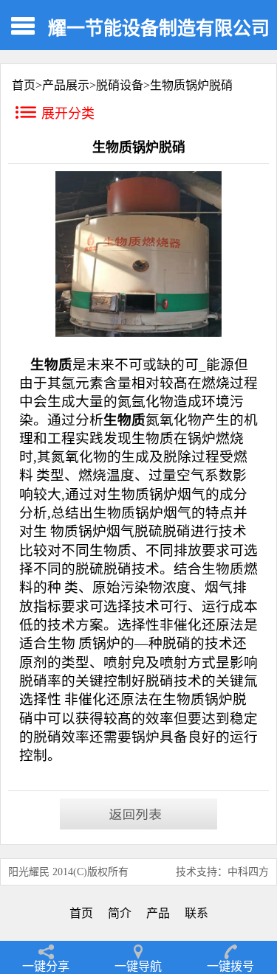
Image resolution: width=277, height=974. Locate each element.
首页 (81, 913)
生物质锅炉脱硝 (191, 85)
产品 (158, 913)
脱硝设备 (119, 85)
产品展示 (65, 85)
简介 (119, 913)
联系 (196, 913)
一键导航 (138, 966)
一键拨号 (230, 966)
